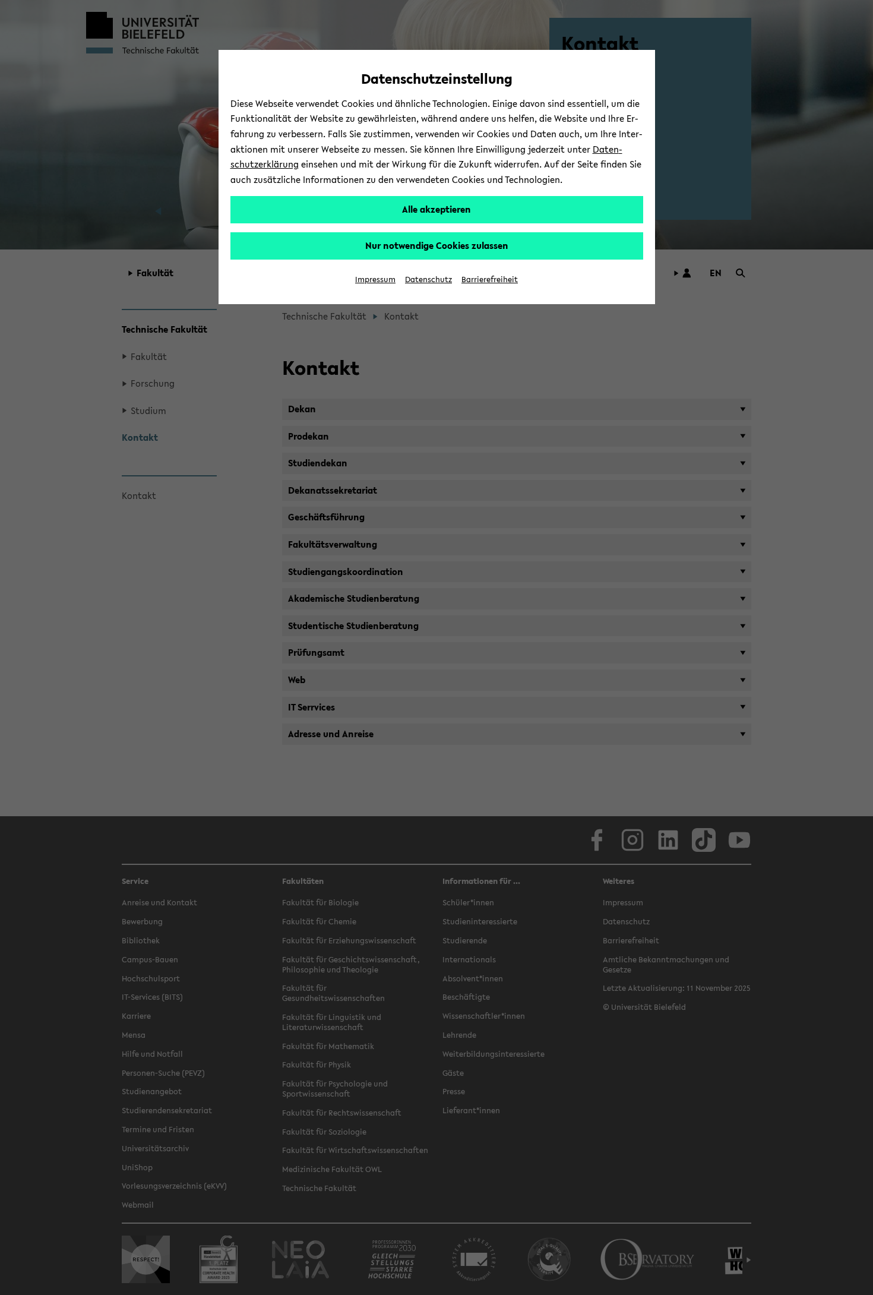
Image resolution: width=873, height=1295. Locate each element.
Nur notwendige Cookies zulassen (436, 245)
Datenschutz (428, 279)
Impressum (375, 279)
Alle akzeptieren (436, 209)
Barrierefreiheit (489, 279)
